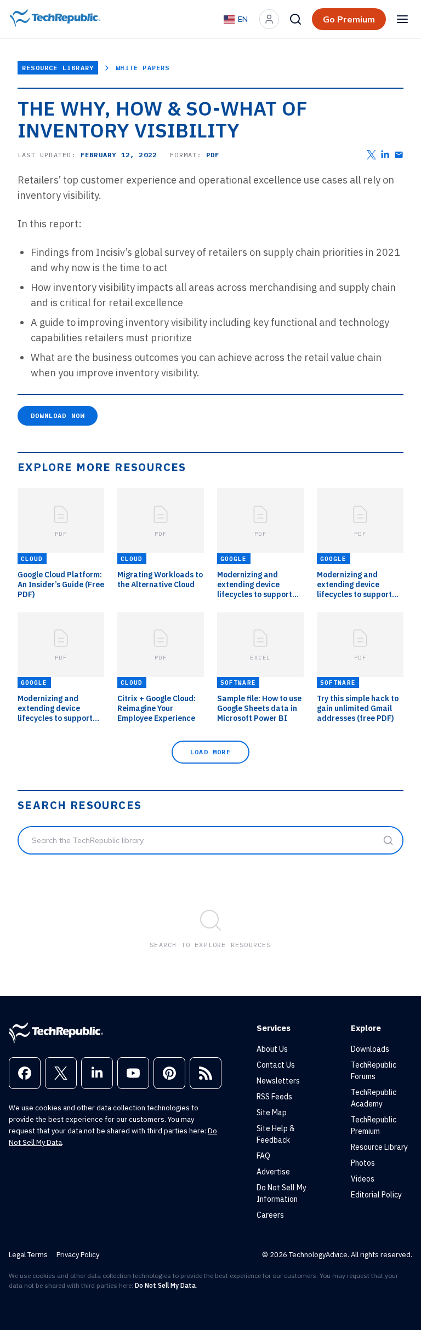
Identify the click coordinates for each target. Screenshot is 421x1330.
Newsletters (278, 1081)
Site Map (272, 1112)
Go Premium (349, 19)
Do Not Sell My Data (165, 1285)
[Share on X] (371, 154)
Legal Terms (28, 1254)
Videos (362, 1179)
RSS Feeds (274, 1097)
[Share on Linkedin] (385, 154)
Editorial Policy (376, 1195)
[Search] (295, 19)
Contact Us (276, 1065)
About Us (272, 1049)
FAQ (263, 1156)
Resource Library (58, 68)
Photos (363, 1163)
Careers (270, 1215)
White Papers (142, 68)
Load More (210, 752)
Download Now (57, 415)
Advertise (273, 1172)
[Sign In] (269, 19)
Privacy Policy (77, 1254)
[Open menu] (402, 19)
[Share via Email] (398, 154)
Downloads (370, 1049)
